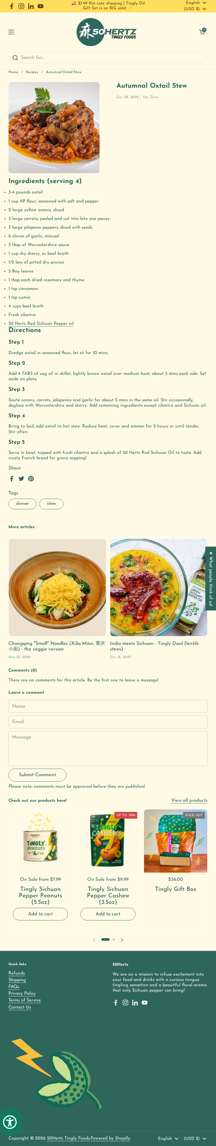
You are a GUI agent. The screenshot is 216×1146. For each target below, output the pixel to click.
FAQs (13, 987)
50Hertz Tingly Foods (68, 1138)
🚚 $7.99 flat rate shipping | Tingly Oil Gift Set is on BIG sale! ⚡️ (108, 5)
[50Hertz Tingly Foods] (106, 32)
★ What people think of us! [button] (210, 578)
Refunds (16, 973)
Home (13, 72)
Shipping (17, 980)
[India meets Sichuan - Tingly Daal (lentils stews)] (159, 587)
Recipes (32, 72)
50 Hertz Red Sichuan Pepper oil (41, 323)
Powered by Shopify (110, 1138)
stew (51, 503)
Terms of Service (24, 1000)
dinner (22, 503)
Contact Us (19, 1007)
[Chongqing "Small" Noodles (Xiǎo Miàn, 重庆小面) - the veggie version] (57, 587)
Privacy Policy (22, 993)
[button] (202, 32)
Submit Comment (37, 775)
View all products (189, 800)
